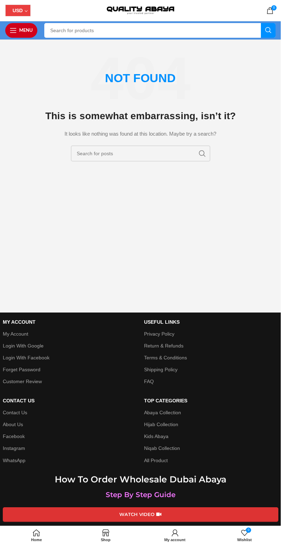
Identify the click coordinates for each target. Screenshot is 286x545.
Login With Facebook (26, 357)
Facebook (14, 436)
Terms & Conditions (165, 357)
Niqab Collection (162, 448)
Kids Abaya (156, 436)
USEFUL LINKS (162, 322)
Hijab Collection (161, 424)
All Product (156, 460)
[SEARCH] (268, 30)
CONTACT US (19, 400)
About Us (13, 424)
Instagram (14, 448)
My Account (15, 334)
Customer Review (22, 381)
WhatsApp (14, 460)
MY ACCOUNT (19, 322)
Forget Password (21, 369)
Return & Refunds (163, 346)
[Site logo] (140, 10)
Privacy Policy (159, 334)
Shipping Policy (161, 369)
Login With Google (23, 346)
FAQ (149, 381)
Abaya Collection (162, 412)
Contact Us (15, 412)
